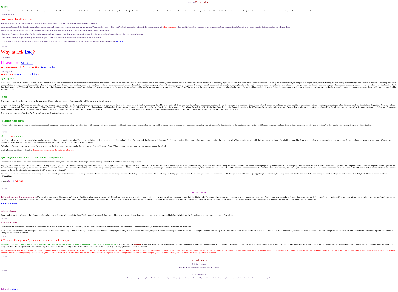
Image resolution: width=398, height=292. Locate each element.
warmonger (120, 41)
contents (14, 289)
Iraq (29, 52)
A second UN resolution (26, 74)
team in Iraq (49, 67)
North (12, 181)
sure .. (27, 62)
